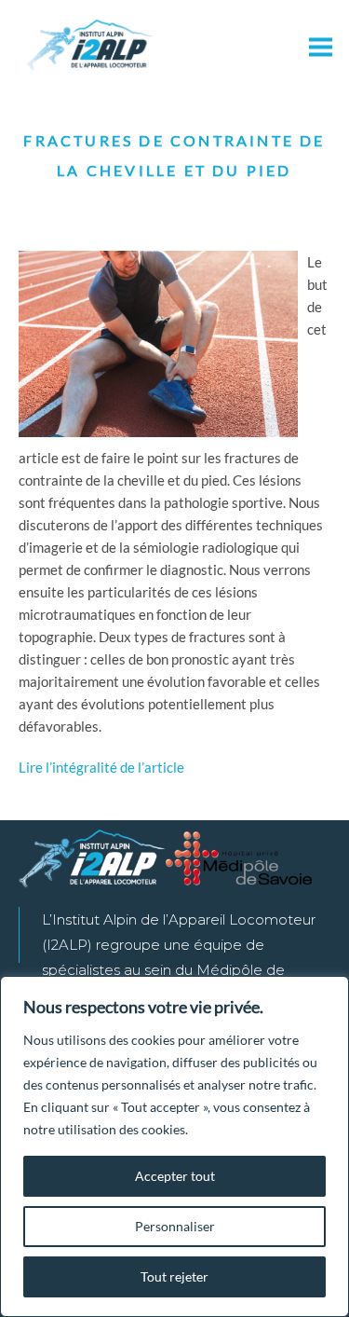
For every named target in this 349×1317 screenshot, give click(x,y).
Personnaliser (175, 1226)
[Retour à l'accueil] (90, 46)
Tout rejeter (174, 1276)
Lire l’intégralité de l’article (101, 767)
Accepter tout (175, 1176)
